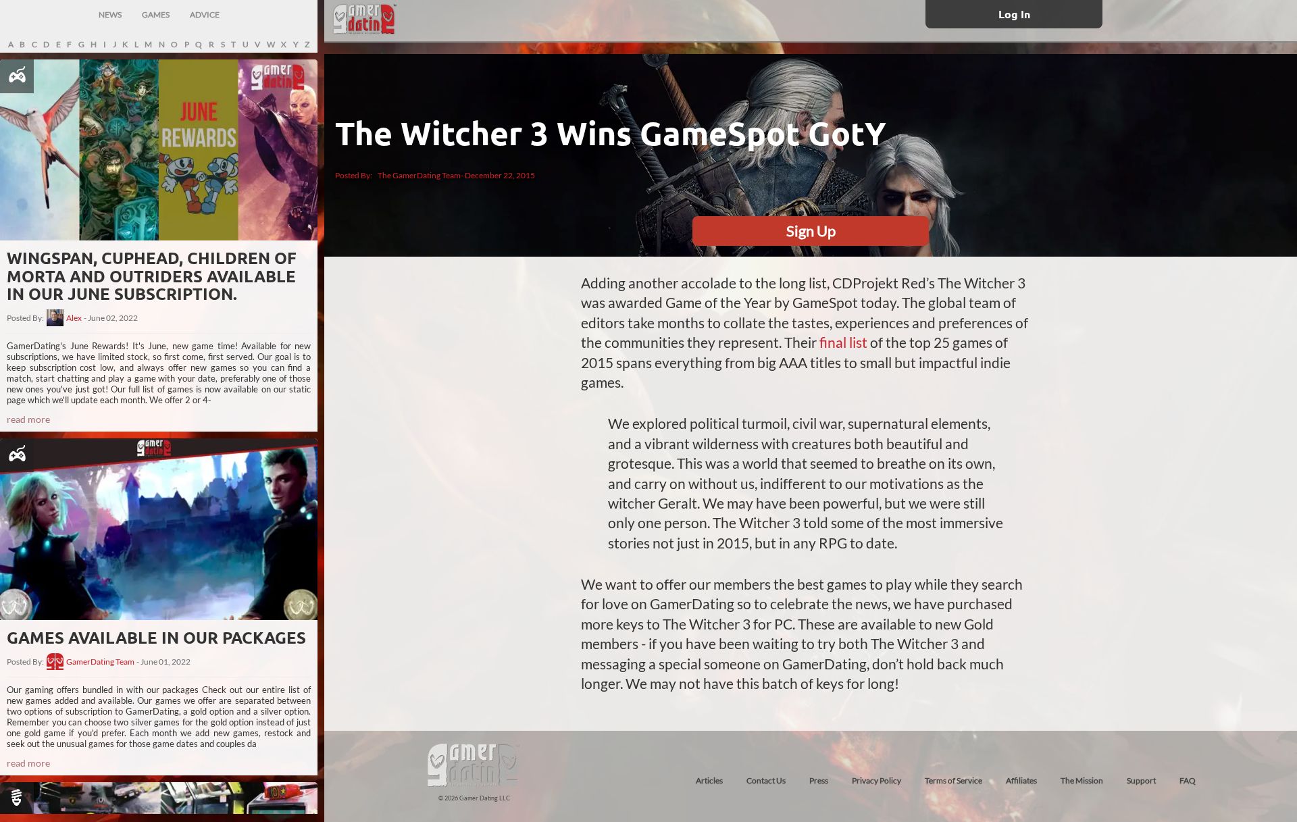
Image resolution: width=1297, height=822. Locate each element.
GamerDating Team (100, 662)
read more (28, 419)
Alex (74, 318)
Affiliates (1021, 780)
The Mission (1082, 780)
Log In (1014, 14)
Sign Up (811, 231)
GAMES (156, 14)
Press (818, 780)
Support (1141, 780)
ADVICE (205, 14)
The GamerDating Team (419, 175)
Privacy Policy (876, 780)
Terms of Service (953, 780)
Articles (709, 780)
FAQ (1187, 780)
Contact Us (766, 780)
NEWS (110, 14)
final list (843, 342)
